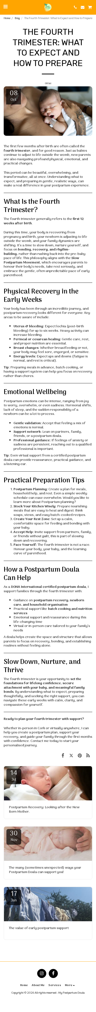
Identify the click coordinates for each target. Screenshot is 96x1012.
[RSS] (88, 755)
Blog (17, 18)
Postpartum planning (57, 502)
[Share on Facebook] (63, 755)
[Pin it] (80, 755)
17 (14, 896)
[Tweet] (71, 755)
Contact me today (45, 741)
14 (13, 776)
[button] (5, 7)
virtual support (30, 455)
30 (14, 836)
